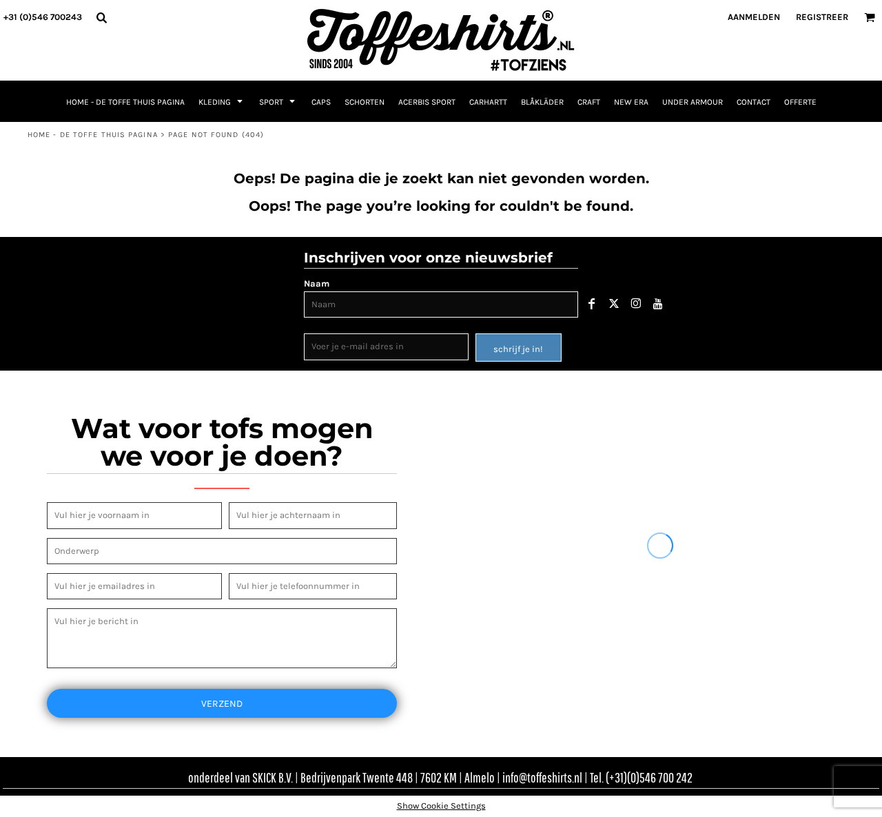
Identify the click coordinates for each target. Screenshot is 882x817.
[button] (101, 17)
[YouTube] (658, 303)
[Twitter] (614, 303)
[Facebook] (592, 303)
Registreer (822, 17)
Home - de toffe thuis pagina (93, 134)
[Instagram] (636, 303)
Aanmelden (754, 17)
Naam (316, 283)
